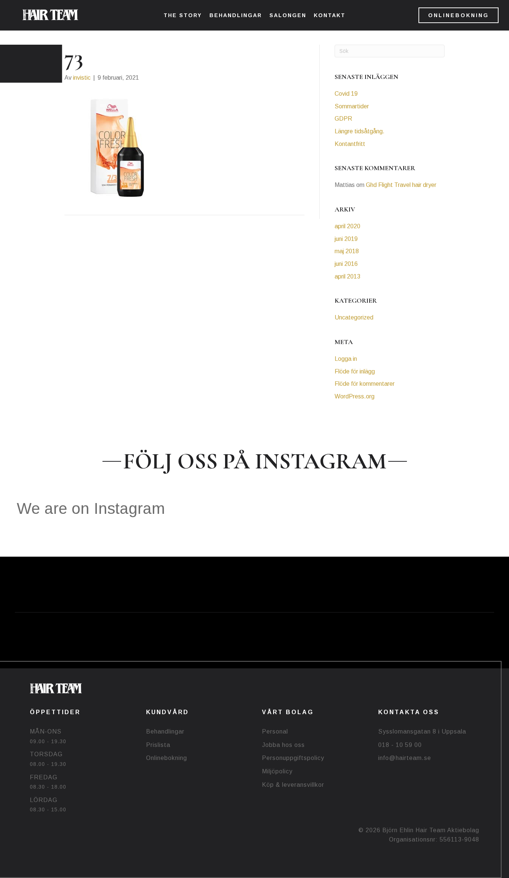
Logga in (346, 359)
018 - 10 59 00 (400, 745)
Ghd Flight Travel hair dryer (401, 185)
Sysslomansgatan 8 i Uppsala (422, 731)
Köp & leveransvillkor (293, 785)
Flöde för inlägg (355, 371)
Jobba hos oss (283, 745)
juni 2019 (346, 239)
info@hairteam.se (404, 758)
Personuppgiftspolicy (293, 758)
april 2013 (347, 276)
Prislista (158, 745)
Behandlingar (165, 731)
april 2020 (347, 226)
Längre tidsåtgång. (360, 131)
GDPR (343, 118)
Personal (275, 731)
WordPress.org (354, 396)
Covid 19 (346, 93)
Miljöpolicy (277, 771)
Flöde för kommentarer (365, 384)
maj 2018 (347, 251)
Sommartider (352, 106)
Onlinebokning (166, 758)
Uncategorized (354, 317)
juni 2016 (346, 264)
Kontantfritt (350, 144)
